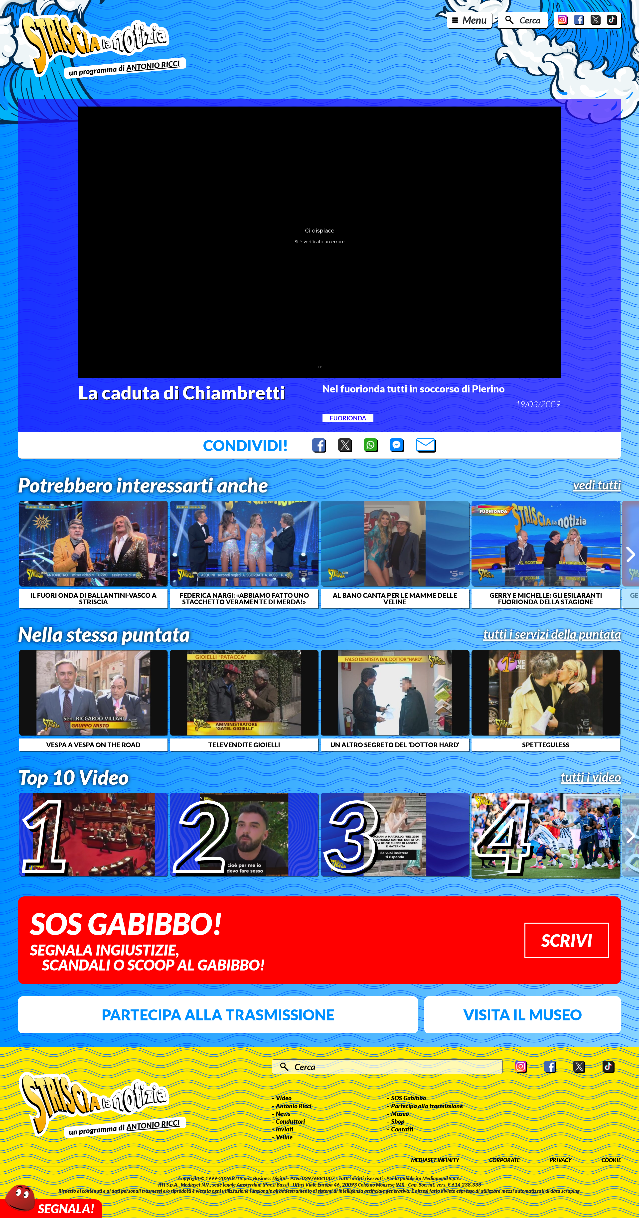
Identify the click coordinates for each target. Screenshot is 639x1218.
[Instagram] (563, 20)
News (283, 1113)
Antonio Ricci (294, 1105)
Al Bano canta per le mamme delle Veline (395, 598)
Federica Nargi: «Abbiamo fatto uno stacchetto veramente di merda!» (244, 598)
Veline (284, 1137)
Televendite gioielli (244, 744)
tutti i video (591, 777)
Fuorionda (348, 418)
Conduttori (290, 1121)
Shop (398, 1121)
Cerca (530, 20)
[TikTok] (612, 20)
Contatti (402, 1129)
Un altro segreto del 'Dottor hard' (395, 744)
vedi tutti (597, 485)
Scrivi (566, 940)
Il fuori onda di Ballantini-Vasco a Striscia (93, 598)
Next (630, 554)
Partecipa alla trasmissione (218, 1015)
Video (284, 1097)
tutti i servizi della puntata (552, 634)
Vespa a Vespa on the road (93, 744)
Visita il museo (522, 1015)
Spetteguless (545, 744)
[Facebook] (579, 20)
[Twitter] (596, 20)
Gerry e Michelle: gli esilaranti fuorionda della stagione (545, 598)
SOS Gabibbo (408, 1097)
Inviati (284, 1129)
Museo (400, 1113)
